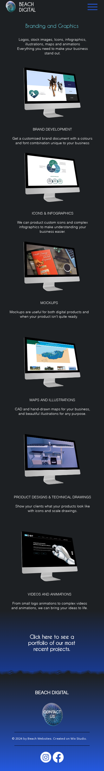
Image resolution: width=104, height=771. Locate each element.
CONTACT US (52, 714)
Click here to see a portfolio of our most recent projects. (51, 643)
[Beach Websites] (45, 757)
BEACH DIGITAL (27, 6)
